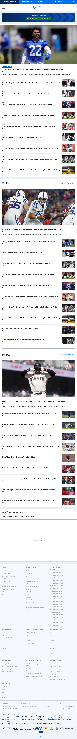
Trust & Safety (46, 703)
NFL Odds (28, 571)
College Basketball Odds (33, 584)
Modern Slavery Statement (9, 586)
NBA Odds (29, 576)
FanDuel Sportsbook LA (56, 596)
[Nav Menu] (3, 7)
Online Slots (53, 664)
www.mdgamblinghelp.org (50, 718)
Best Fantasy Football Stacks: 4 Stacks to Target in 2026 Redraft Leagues (26, 263)
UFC (3, 643)
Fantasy (41, 2)
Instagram (4, 692)
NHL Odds (28, 589)
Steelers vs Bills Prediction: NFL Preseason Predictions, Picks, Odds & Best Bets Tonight (31, 170)
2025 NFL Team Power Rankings (35, 673)
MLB (27, 516)
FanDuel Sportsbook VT (56, 622)
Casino (57, 2)
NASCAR (52, 651)
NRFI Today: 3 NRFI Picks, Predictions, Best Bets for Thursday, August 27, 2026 (28, 424)
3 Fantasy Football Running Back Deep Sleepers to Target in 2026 (23, 339)
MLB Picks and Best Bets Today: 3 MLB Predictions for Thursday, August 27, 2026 (29, 413)
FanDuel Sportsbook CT (56, 583)
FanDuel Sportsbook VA (56, 620)
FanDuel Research (9, 2)
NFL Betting (29, 668)
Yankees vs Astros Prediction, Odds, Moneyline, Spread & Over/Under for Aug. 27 (29, 479)
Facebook (4, 687)
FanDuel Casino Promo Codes (58, 679)
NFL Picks (28, 671)
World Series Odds (31, 605)
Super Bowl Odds (30, 573)
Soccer (4, 646)
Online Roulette (54, 674)
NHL (21, 516)
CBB (51, 656)
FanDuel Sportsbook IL (56, 591)
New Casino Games (55, 666)
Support (4, 571)
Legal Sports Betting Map (8, 589)
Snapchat (4, 697)
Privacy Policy (7, 706)
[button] (38, 18)
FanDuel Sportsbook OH (56, 612)
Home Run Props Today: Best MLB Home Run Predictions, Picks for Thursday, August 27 (31, 83)
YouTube (4, 695)
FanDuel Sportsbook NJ (56, 607)
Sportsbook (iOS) (6, 669)
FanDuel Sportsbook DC (56, 586)
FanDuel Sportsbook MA (56, 599)
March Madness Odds (32, 586)
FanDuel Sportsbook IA (56, 588)
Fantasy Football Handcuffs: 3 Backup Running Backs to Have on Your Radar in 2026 (33, 69)
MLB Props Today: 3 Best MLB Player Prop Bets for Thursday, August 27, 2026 (27, 435)
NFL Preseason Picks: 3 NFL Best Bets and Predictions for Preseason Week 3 (27, 94)
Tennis (52, 648)
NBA (16, 516)
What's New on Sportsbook (9, 576)
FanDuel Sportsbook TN (56, 617)
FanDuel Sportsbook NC (56, 604)
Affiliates (4, 592)
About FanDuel (6, 573)
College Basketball (7, 638)
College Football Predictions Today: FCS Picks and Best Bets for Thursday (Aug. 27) (30, 126)
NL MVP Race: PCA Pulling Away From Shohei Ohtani (19, 457)
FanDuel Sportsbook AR (56, 572)
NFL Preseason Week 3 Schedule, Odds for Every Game (20, 329)
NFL (32, 516)
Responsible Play (6, 584)
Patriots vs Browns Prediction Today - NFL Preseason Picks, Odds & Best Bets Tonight (30, 148)
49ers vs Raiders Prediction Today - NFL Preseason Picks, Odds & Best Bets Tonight (30, 159)
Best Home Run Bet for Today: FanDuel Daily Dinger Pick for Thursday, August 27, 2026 (30, 446)
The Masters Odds (31, 594)
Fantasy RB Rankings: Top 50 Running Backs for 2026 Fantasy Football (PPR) (27, 105)
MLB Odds (29, 579)
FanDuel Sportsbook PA (56, 614)
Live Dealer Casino (55, 671)
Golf (51, 646)
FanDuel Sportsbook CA (56, 578)
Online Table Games (55, 677)
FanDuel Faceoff (30, 643)
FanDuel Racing (30, 640)
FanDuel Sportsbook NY (56, 609)
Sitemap (4, 594)
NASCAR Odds (30, 602)
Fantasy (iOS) (5, 664)
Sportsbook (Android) (7, 671)
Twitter (3, 689)
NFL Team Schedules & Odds (34, 676)
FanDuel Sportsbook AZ (56, 575)
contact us (57, 723)
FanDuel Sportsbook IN (56, 593)
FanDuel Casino (30, 638)
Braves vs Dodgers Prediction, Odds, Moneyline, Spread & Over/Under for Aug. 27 (29, 490)
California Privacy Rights (29, 706)
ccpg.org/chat (53, 716)
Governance (26, 703)
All (4, 516)
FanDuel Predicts (30, 646)
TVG (27, 635)
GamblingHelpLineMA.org (8, 718)
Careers (5, 703)
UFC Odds (28, 597)
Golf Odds (28, 592)
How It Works (5, 579)
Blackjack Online (54, 669)
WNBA (52, 653)
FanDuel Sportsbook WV (56, 625)
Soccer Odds (29, 600)
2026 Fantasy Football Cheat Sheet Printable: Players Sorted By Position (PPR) (28, 115)
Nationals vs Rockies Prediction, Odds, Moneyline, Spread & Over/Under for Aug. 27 (29, 500)
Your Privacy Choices (68, 706)
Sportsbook (25, 2)
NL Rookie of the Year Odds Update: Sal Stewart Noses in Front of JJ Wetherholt (28, 468)
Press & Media (66, 708)
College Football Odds (32, 581)
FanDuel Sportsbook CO (56, 580)
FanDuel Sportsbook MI (56, 601)
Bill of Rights (65, 703)
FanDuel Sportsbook (31, 632)
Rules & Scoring (6, 581)
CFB (51, 643)
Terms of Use (46, 706)
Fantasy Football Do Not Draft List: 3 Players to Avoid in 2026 (22, 137)
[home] (38, 7)
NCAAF (9, 516)
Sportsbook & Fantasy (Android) (10, 666)
